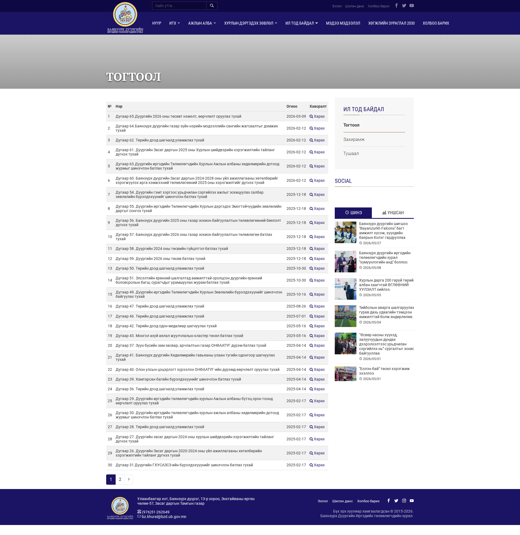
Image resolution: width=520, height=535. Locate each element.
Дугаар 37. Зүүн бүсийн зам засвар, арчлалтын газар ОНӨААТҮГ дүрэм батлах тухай (191, 345)
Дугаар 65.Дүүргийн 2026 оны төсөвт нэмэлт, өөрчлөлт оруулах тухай (178, 116)
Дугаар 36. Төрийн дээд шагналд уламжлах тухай (160, 389)
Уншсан (395, 212)
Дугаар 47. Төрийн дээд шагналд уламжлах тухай (160, 306)
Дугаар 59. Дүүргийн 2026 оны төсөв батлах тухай (160, 258)
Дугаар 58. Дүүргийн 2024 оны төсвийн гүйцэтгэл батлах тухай (172, 248)
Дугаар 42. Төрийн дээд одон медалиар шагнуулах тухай (166, 326)
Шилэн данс (354, 6)
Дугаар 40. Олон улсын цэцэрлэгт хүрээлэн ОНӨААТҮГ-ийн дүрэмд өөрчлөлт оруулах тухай (198, 369)
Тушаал (351, 153)
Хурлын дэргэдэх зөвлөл (248, 23)
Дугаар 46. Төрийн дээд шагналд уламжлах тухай (160, 316)
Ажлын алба (200, 23)
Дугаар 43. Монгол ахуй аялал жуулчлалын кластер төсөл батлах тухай (179, 335)
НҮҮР (156, 23)
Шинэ (355, 212)
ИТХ (172, 23)
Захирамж (354, 139)
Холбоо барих (378, 6)
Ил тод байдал (299, 23)
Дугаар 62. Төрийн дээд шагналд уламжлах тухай (160, 140)
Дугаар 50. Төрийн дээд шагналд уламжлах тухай (160, 268)
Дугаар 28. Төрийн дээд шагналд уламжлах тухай (160, 427)
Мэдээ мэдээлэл (343, 23)
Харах (319, 116)
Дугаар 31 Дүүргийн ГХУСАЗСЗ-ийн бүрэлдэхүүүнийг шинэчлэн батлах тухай (184, 465)
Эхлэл (337, 6)
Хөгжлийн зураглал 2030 (391, 23)
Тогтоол (351, 125)
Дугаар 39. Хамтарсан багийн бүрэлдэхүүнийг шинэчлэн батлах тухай (178, 379)
